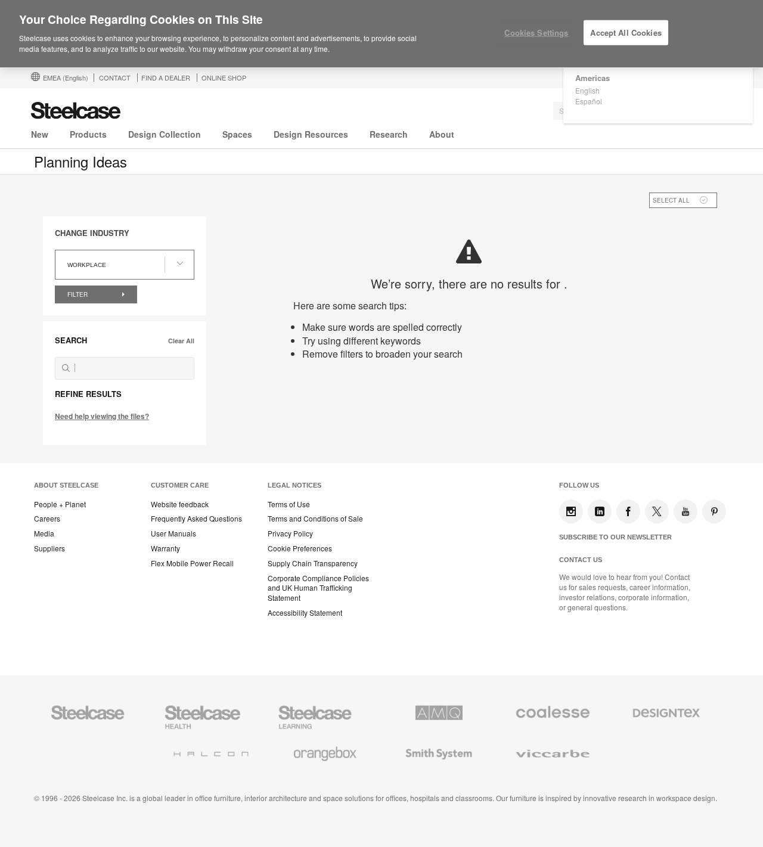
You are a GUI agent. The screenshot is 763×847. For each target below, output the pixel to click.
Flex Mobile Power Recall (192, 563)
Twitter (657, 511)
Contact (115, 77)
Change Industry (92, 233)
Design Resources (311, 134)
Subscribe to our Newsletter (615, 537)
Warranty (165, 548)
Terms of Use (289, 504)
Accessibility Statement (305, 613)
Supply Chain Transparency (313, 563)
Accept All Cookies (625, 32)
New (39, 134)
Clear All (181, 340)
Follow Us (579, 485)
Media (44, 533)
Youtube (685, 511)
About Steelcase (66, 485)
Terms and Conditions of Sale (315, 518)
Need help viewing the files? (102, 416)
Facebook (628, 511)
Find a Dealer (165, 77)
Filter (78, 294)
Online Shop (223, 77)
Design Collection (164, 134)
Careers (47, 518)
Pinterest (714, 511)
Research (389, 134)
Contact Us (580, 559)
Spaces (237, 134)
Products (88, 134)
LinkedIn (600, 511)
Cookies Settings (536, 32)
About (441, 134)
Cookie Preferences (300, 548)
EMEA (65, 77)
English (587, 90)
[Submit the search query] (66, 368)
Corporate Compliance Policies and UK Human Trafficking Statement (318, 588)
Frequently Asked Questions (196, 518)
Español (588, 101)
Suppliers (49, 548)
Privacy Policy (290, 533)
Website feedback (180, 504)
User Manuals (173, 533)
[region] (381, 34)
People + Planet (60, 504)
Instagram (571, 511)
